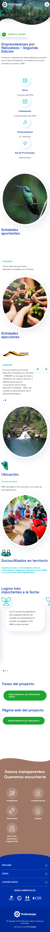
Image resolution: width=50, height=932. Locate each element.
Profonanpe (31, 927)
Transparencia (38, 800)
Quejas (38, 818)
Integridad (12, 800)
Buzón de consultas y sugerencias (12, 838)
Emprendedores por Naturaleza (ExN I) (24, 695)
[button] (47, 4)
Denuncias (12, 818)
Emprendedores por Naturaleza (23, 720)
